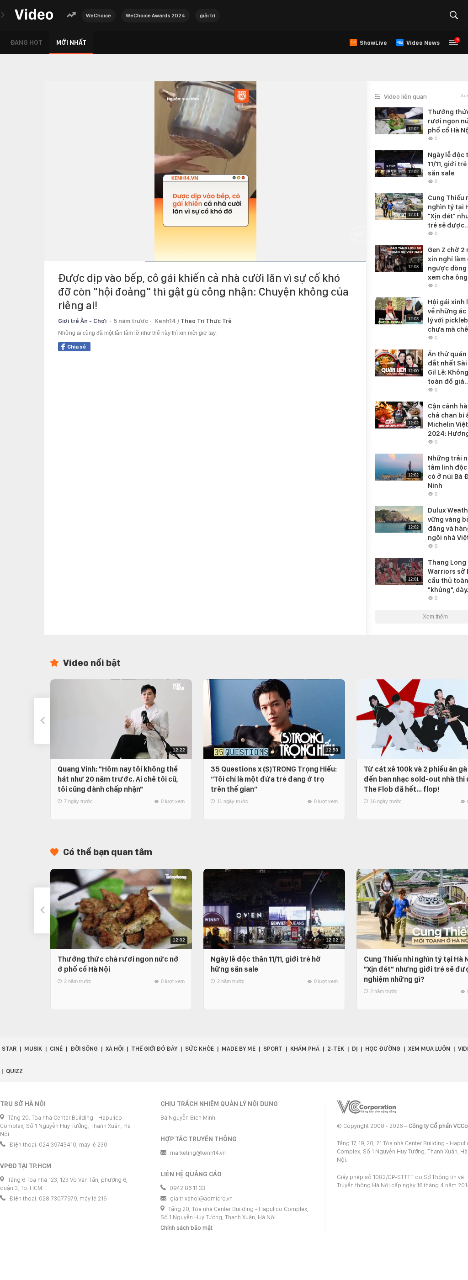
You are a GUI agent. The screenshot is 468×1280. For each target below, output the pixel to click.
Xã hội (114, 1048)
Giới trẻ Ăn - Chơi (82, 320)
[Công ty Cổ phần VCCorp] (366, 1107)
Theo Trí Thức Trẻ (206, 320)
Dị (354, 1048)
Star (9, 1048)
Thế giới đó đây (154, 1048)
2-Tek (335, 1048)
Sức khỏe (199, 1048)
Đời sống (84, 1048)
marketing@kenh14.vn (198, 1152)
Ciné (56, 1048)
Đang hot (26, 42)
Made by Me (238, 1048)
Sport (272, 1048)
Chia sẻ (76, 347)
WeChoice (98, 15)
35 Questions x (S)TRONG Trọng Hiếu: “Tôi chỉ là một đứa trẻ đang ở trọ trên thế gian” (274, 779)
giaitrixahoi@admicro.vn (201, 1198)
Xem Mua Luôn (429, 1048)
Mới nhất (71, 42)
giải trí (207, 15)
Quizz (14, 1071)
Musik (33, 1048)
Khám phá (304, 1048)
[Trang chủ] (34, 15)
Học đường (382, 1048)
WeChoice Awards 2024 (155, 15)
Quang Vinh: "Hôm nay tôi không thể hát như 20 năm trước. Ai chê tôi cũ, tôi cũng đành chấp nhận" (118, 779)
